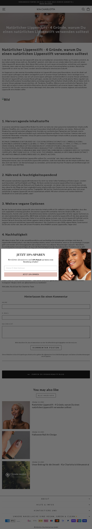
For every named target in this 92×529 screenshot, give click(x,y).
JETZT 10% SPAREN (31, 274)
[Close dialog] (89, 251)
